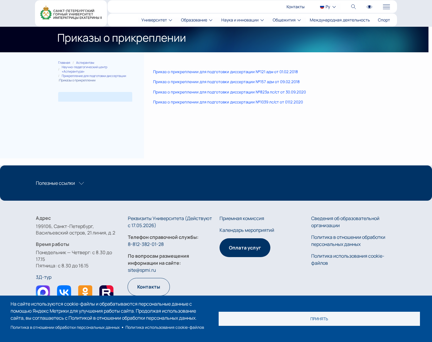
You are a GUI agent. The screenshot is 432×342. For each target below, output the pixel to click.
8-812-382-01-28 (146, 244)
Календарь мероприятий (247, 230)
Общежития (284, 20)
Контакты (295, 6)
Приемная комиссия (242, 218)
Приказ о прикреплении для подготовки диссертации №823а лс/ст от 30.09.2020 (229, 92)
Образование (194, 20)
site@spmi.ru (142, 270)
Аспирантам (85, 63)
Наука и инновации (240, 20)
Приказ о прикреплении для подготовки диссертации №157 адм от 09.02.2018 (226, 81)
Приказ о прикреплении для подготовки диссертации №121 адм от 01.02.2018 (225, 71)
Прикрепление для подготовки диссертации (94, 76)
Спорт (384, 20)
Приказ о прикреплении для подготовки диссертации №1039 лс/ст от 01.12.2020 (228, 102)
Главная (64, 63)
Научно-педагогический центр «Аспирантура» (84, 69)
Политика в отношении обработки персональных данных (65, 327)
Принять (319, 318)
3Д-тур (43, 277)
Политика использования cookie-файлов (164, 327)
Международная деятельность (340, 20)
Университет (154, 20)
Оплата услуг (245, 247)
